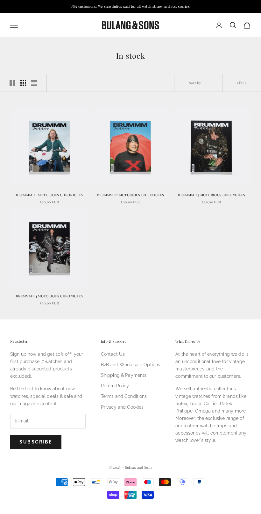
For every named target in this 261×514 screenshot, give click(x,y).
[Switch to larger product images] (12, 83)
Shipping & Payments (124, 375)
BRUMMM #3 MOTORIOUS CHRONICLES (211, 194)
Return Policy (115, 385)
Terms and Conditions (124, 396)
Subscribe (35, 441)
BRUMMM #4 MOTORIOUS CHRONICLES (49, 296)
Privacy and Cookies (122, 407)
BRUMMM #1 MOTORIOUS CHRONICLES (49, 194)
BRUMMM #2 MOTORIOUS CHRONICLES (130, 194)
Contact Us (113, 354)
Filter (241, 82)
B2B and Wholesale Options (130, 364)
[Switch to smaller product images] (23, 83)
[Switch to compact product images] (34, 83)
